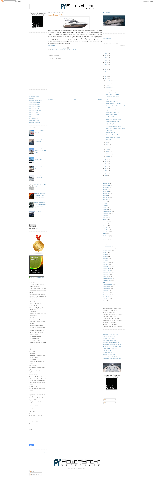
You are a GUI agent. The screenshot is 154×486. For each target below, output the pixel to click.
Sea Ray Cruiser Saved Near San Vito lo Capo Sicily (40, 150)
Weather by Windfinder (34, 122)
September (108, 87)
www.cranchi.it (51, 45)
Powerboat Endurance (108, 248)
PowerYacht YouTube (34, 114)
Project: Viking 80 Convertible (113, 119)
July (107, 142)
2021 (106, 64)
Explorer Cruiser (107, 211)
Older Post (99, 99)
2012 (106, 164)
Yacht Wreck (106, 296)
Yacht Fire (105, 290)
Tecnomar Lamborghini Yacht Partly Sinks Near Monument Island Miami (40, 205)
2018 (106, 71)
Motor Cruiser (106, 230)
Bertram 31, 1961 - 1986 (109, 338)
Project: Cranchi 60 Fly (111, 114)
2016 (106, 76)
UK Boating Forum (33, 118)
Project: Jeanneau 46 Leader (112, 110)
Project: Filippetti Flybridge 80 (38, 140)
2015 (106, 78)
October (108, 85)
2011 (106, 166)
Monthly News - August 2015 (113, 92)
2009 (106, 171)
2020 (106, 67)
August (108, 90)
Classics (105, 203)
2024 (106, 58)
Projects (105, 254)
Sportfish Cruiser (107, 266)
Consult (105, 205)
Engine (104, 207)
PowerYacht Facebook (34, 104)
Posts (106, 399)
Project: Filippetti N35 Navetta (113, 103)
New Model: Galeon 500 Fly (112, 96)
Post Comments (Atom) (59, 103)
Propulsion (105, 256)
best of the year (106, 298)
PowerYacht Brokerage (34, 102)
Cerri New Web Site (110, 117)
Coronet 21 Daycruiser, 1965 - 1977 (111, 342)
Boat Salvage (106, 193)
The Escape (108, 139)
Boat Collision (106, 185)
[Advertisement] (38, 61)
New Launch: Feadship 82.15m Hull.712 (39, 176)
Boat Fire (105, 189)
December (108, 80)
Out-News (105, 240)
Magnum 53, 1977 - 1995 (109, 352)
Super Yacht (106, 276)
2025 (106, 55)
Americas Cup (106, 183)
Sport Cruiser (106, 262)
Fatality (105, 215)
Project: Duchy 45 (38, 211)
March (108, 151)
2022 (106, 62)
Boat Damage (106, 187)
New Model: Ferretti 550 (112, 101)
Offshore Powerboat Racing (35, 100)
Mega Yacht (106, 228)
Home (75, 99)
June (107, 144)
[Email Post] (67, 47)
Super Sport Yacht (107, 272)
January (108, 156)
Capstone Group (33, 94)
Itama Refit (31, 98)
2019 (106, 69)
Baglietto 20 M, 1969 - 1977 (110, 336)
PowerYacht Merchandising (35, 110)
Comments (107, 402)
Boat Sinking (106, 197)
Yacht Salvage (106, 292)
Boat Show (105, 195)
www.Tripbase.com (36, 275)
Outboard (105, 242)
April (107, 149)
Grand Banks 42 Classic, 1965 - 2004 (112, 344)
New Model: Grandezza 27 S (112, 135)
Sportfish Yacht (106, 268)
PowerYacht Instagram (34, 106)
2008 (106, 173)
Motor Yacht (68, 49)
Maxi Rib (105, 226)
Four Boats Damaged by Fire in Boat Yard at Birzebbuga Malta (39, 195)
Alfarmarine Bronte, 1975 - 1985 (111, 334)
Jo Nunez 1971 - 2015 (111, 132)
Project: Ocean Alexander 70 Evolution (115, 99)
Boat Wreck (105, 199)
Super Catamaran (107, 270)
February (108, 154)
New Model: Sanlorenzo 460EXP (114, 126)
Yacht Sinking (106, 294)
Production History (107, 250)
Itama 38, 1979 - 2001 (108, 350)
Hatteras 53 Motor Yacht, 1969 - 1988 (112, 346)
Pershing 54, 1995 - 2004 (109, 354)
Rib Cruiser (105, 258)
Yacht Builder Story (107, 284)
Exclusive (61, 49)
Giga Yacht (105, 217)
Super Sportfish (106, 274)
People (104, 244)
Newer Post (50, 99)
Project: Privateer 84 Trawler (112, 94)
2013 (106, 161)
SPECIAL (105, 260)
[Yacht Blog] (38, 254)
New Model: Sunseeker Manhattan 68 (39, 158)
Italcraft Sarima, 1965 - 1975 (110, 348)
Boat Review (106, 191)
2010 (106, 168)
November (108, 83)
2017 (106, 74)
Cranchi (54, 49)
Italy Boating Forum (34, 96)
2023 (106, 60)
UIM (30, 116)
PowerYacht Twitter (33, 112)
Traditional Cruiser (107, 278)
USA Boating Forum (34, 120)
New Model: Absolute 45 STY (113, 121)
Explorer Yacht (106, 213)
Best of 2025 (106, 13)
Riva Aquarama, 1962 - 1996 (110, 356)
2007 (106, 175)
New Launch (106, 236)
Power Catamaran (107, 246)
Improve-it (105, 222)
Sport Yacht (105, 264)
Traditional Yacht (107, 280)
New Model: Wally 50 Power (113, 112)
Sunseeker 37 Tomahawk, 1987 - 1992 (112, 358)
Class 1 (104, 201)
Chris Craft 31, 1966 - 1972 (109, 340)
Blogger (44, 452)
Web (104, 282)
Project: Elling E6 (110, 124)
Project (75, 49)
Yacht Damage (106, 288)
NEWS (104, 234)
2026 (106, 53)
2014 (106, 159)
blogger (105, 301)
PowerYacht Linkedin (34, 108)
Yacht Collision (106, 286)
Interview (105, 223)
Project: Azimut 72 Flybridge (113, 137)
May (107, 147)
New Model (105, 238)
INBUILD (105, 219)
